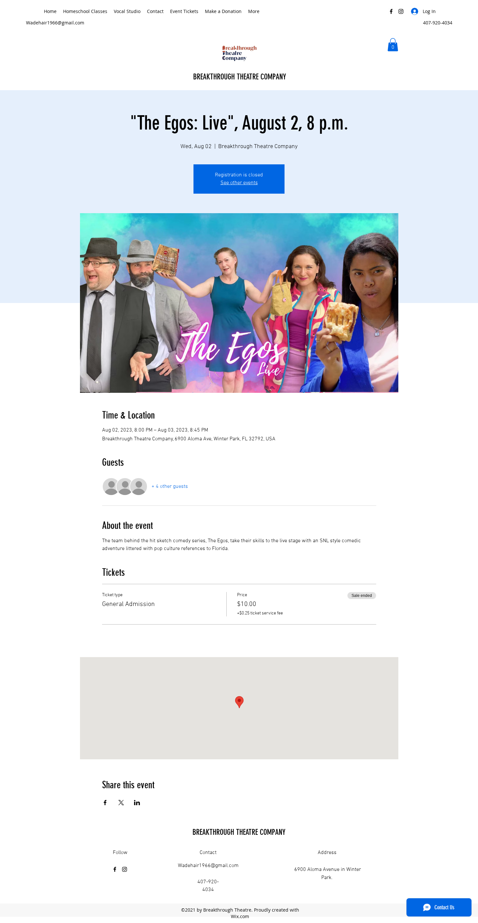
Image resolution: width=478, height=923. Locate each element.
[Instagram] (401, 11)
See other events (239, 183)
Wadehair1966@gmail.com (55, 23)
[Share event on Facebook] (105, 802)
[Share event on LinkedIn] (137, 802)
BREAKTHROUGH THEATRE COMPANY (240, 76)
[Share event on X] (121, 802)
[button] (392, 44)
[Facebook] (391, 11)
